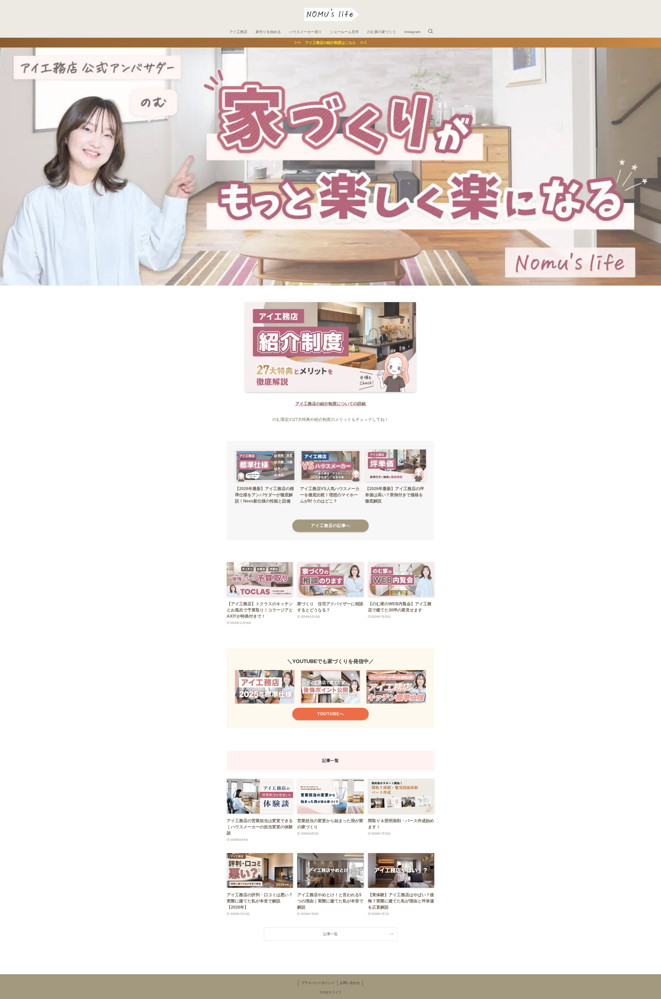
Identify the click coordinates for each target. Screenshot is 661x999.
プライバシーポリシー (318, 983)
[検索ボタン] (430, 32)
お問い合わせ (350, 983)
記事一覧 (330, 934)
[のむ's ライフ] (330, 14)
